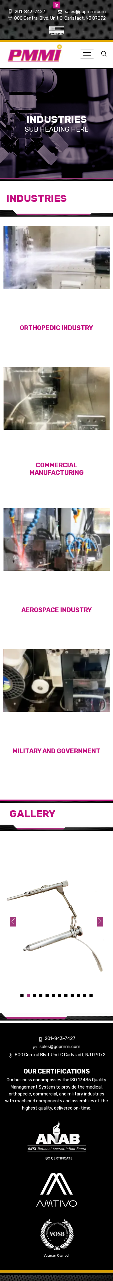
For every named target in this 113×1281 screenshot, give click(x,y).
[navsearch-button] (103, 54)
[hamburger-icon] (87, 54)
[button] (22, 995)
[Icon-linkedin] (56, 5)
